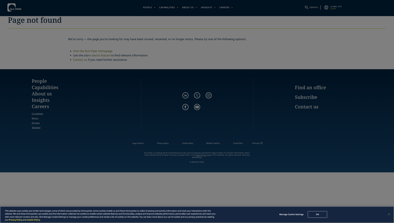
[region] (197, 214)
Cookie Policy (33, 219)
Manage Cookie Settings (291, 214)
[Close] (389, 214)
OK (317, 214)
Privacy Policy (15, 219)
